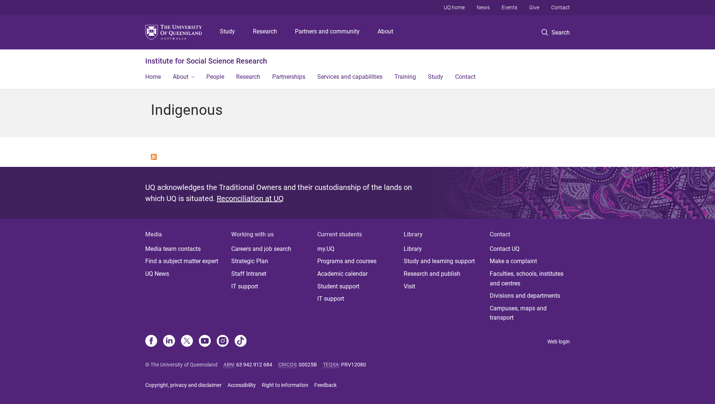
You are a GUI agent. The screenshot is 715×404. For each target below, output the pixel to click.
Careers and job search (261, 248)
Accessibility (242, 385)
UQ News (157, 273)
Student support (338, 286)
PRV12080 (353, 365)
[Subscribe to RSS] (154, 156)
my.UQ (325, 248)
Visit (409, 286)
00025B (308, 365)
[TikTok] (241, 341)
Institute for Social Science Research (206, 60)
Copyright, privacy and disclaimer (183, 385)
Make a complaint (513, 261)
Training (405, 76)
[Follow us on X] (187, 341)
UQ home (454, 7)
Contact (560, 7)
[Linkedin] (169, 341)
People (215, 76)
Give (534, 7)
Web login (558, 342)
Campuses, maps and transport (518, 313)
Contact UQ (504, 248)
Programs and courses (346, 261)
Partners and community (327, 31)
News (483, 7)
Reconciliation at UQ (250, 198)
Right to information (285, 385)
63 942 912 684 (254, 365)
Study (227, 31)
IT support (244, 286)
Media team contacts (173, 248)
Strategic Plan (249, 261)
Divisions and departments (525, 295)
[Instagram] (223, 341)
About (385, 31)
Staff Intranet (248, 273)
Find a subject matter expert (181, 261)
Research (265, 31)
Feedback (325, 385)
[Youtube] (205, 341)
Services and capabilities (349, 76)
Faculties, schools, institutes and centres (526, 278)
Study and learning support (439, 261)
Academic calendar (342, 273)
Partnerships (288, 76)
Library (413, 248)
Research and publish (432, 273)
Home (153, 76)
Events (509, 7)
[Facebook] (151, 341)
